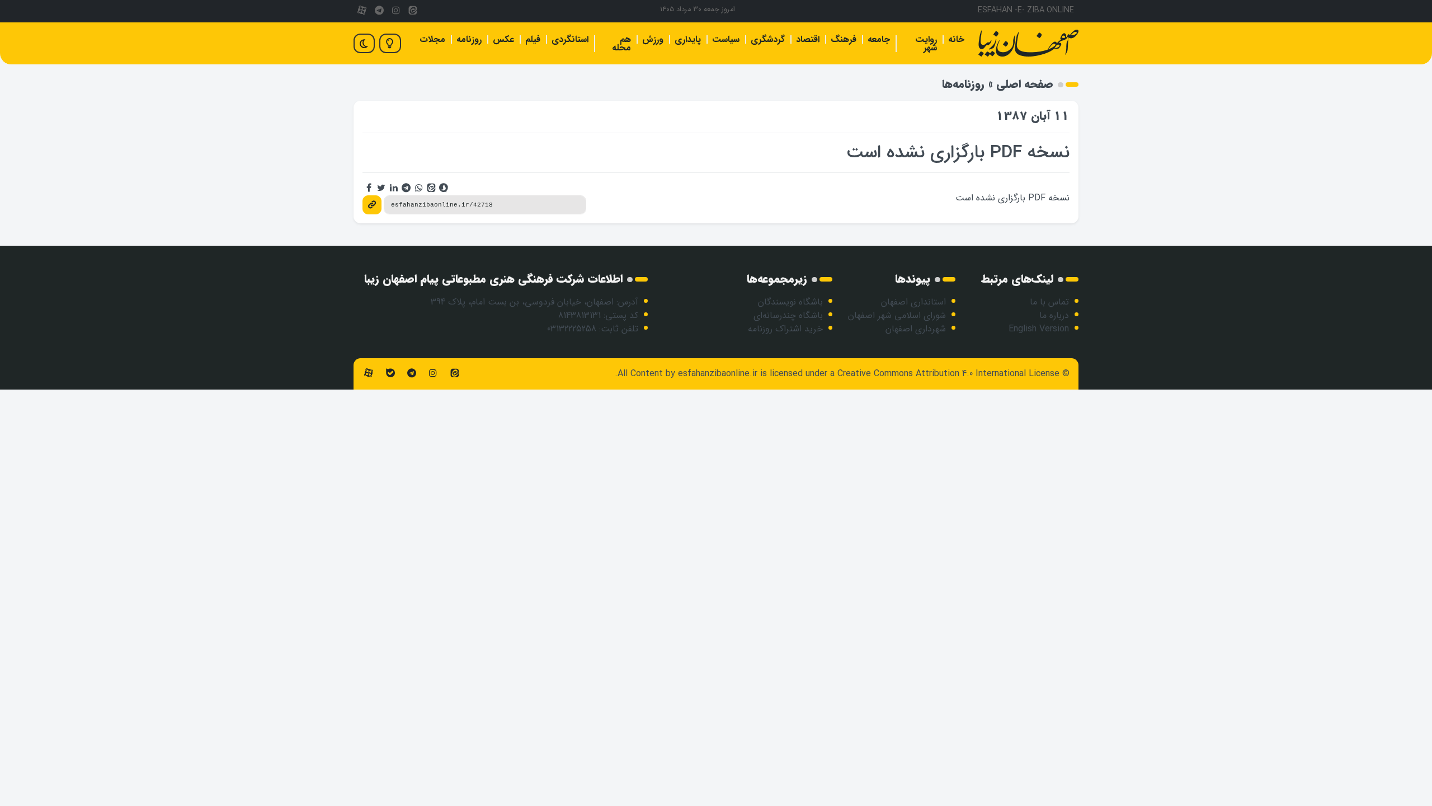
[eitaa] (412, 11)
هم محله (621, 43)
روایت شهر (926, 43)
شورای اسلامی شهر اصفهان (897, 315)
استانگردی (570, 39)
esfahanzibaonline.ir (717, 374)
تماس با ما (1049, 302)
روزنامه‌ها (963, 84)
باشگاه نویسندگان (790, 302)
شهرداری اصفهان (915, 329)
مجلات (432, 39)
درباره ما (1054, 315)
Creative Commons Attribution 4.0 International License (948, 374)
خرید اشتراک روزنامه (785, 329)
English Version (1039, 329)
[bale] (390, 374)
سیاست (725, 39)
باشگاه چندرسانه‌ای (788, 315)
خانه (956, 39)
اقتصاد (807, 39)
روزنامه (469, 39)
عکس (503, 39)
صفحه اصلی (1024, 84)
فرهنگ (843, 39)
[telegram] (378, 11)
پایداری (688, 39)
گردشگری (768, 39)
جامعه (879, 39)
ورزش (652, 39)
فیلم (532, 39)
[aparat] (362, 11)
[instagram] (396, 11)
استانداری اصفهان (913, 302)
